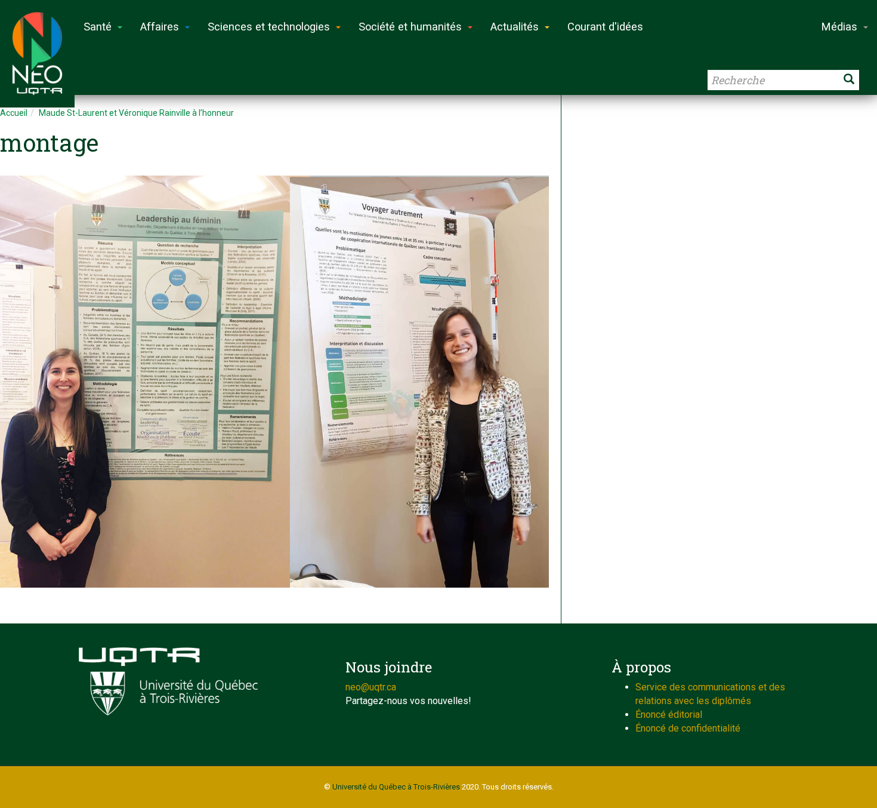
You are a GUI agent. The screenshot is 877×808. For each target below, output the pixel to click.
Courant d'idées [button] (605, 26)
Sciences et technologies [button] (269, 26)
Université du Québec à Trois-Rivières (396, 786)
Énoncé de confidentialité (687, 728)
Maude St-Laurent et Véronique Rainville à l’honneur (136, 113)
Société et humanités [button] (410, 26)
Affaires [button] (159, 26)
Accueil (13, 113)
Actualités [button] (514, 26)
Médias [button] (839, 26)
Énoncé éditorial (668, 714)
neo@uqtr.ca (370, 687)
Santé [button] (98, 26)
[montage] (274, 382)
